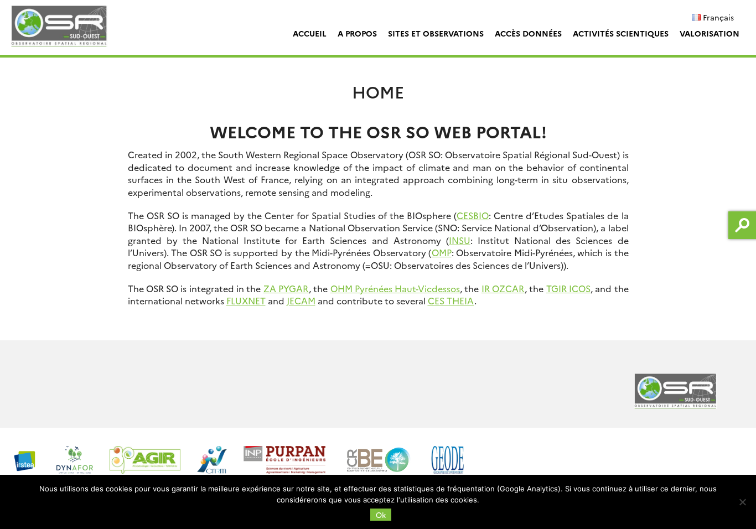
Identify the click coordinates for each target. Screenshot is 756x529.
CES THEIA (451, 300)
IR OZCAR (503, 288)
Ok (381, 515)
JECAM (301, 300)
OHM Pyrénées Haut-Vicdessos (395, 288)
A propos (357, 33)
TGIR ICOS (568, 288)
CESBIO (473, 215)
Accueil (310, 33)
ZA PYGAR (286, 288)
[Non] (742, 501)
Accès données (528, 33)
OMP (442, 252)
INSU (459, 240)
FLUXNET (246, 300)
